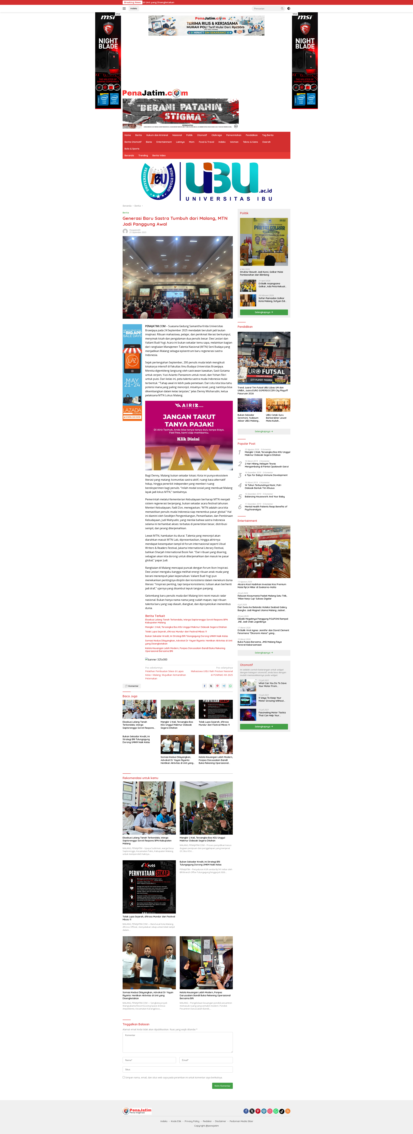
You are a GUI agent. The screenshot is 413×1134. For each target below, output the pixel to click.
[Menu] (125, 8)
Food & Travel (206, 141)
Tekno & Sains (250, 141)
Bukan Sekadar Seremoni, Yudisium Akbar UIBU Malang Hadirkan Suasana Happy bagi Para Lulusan (248, 417)
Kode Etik (176, 1121)
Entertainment (164, 141)
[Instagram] (269, 1111)
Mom (191, 141)
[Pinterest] (258, 1111)
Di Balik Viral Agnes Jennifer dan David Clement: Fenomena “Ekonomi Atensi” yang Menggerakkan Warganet (263, 632)
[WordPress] (264, 1111)
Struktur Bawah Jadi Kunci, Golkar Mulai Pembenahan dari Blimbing (261, 273)
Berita (138, 135)
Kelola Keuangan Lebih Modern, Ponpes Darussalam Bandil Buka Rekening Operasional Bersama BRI (185, 650)
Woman (234, 141)
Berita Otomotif (133, 141)
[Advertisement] (206, 63)
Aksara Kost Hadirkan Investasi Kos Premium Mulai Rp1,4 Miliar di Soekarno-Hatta (262, 586)
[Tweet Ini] (211, 686)
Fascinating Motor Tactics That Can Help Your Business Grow (272, 714)
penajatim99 (134, 230)
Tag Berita (267, 135)
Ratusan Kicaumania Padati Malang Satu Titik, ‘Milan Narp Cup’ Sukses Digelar (262, 597)
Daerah (266, 141)
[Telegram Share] (224, 686)
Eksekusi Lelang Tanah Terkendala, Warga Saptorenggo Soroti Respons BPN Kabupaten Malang (186, 621)
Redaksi (207, 1121)
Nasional (177, 135)
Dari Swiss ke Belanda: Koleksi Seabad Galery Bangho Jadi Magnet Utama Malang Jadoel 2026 (262, 609)
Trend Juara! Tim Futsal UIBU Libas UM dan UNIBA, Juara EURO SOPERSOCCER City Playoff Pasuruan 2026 (263, 390)
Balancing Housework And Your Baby (265, 496)
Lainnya (180, 141)
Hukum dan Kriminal (157, 135)
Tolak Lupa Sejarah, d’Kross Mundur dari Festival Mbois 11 (176, 631)
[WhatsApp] (275, 1111)
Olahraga (217, 135)
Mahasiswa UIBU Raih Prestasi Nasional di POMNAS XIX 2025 (212, 671)
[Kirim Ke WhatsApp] (230, 686)
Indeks (134, 8)
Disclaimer (220, 1121)
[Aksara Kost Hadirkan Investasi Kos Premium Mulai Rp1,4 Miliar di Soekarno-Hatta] (264, 551)
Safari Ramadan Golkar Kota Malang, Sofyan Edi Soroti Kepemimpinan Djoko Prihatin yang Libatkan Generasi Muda (272, 299)
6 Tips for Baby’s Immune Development (266, 475)
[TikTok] (281, 1111)
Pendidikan (252, 135)
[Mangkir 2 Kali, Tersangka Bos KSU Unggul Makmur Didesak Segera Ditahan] (178, 709)
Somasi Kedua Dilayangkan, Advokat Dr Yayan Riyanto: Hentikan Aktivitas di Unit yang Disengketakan (188, 642)
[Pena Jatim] (155, 92)
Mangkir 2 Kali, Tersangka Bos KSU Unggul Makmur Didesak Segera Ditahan (186, 627)
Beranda (129, 155)
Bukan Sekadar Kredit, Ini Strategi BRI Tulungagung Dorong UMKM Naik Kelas (186, 636)
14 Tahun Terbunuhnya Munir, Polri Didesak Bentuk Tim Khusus (263, 487)
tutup (118, 14)
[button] (282, 8)
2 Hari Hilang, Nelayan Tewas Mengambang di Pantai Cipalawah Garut (267, 465)
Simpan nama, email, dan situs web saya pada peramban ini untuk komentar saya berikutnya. (173, 1077)
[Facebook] (246, 1111)
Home (128, 135)
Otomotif (202, 135)
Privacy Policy (192, 1121)
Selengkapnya (263, 312)
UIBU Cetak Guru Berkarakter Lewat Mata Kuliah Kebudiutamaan (276, 417)
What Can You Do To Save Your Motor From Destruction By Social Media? (273, 684)
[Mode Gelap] (288, 8)
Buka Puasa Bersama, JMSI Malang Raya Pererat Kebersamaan (260, 643)
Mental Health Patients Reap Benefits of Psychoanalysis (266, 508)
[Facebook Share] (204, 686)
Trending (143, 155)
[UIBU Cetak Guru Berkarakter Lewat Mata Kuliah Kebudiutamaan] (278, 405)
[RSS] (287, 1111)
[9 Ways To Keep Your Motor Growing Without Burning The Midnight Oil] (248, 700)
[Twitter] (252, 1111)
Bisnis (149, 141)
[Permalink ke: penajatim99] (125, 230)
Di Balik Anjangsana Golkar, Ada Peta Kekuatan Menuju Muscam (273, 285)
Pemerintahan (233, 135)
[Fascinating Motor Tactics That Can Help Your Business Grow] (248, 715)
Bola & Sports (132, 148)
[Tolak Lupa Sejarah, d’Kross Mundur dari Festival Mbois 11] (216, 709)
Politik (189, 135)
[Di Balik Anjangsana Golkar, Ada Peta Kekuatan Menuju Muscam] (248, 286)
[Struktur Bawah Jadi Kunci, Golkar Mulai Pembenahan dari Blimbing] (264, 242)
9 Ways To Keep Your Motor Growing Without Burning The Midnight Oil (272, 699)
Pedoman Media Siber (241, 1121)
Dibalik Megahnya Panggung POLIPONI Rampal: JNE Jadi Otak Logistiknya (263, 620)
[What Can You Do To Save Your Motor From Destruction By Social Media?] (248, 685)
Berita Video (159, 155)
